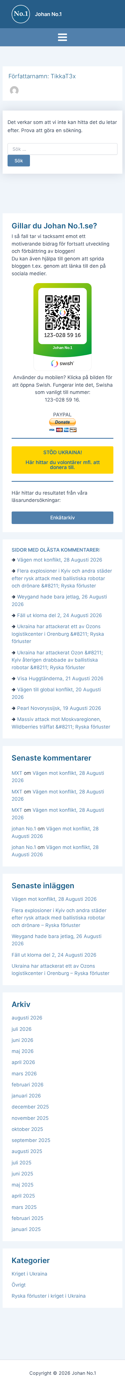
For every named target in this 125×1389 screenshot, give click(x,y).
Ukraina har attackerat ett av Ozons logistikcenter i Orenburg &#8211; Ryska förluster (58, 634)
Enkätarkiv (62, 518)
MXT (17, 773)
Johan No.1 (48, 14)
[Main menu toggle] (62, 37)
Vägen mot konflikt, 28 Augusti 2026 (59, 560)
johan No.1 (24, 829)
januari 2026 (26, 1096)
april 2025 (23, 1196)
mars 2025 (24, 1207)
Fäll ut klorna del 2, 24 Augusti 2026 (59, 615)
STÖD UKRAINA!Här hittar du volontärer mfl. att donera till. (63, 460)
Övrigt (19, 1285)
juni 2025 (22, 1174)
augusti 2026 (27, 1018)
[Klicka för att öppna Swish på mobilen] (62, 327)
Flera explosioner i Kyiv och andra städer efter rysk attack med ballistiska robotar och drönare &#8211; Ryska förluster (62, 578)
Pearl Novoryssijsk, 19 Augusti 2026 (59, 708)
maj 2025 (22, 1185)
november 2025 (30, 1118)
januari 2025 (26, 1229)
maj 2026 (23, 1051)
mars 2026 (24, 1074)
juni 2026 (22, 1040)
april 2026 (23, 1062)
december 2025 (30, 1107)
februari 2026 (28, 1085)
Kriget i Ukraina (29, 1274)
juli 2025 (21, 1163)
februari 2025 (27, 1218)
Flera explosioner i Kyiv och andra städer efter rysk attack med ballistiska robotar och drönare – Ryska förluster (59, 917)
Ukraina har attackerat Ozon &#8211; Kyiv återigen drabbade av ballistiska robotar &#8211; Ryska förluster (57, 660)
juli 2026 (22, 1029)
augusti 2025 (27, 1151)
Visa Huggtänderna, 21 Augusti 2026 (60, 678)
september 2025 (31, 1140)
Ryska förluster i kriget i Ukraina (49, 1296)
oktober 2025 (27, 1129)
